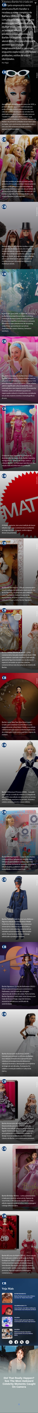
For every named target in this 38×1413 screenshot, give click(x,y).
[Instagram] (27, 1343)
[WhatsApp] (11, 1343)
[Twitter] (22, 1343)
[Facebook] (16, 1343)
